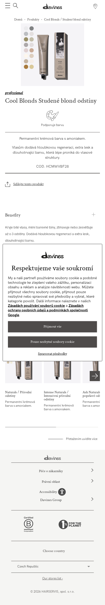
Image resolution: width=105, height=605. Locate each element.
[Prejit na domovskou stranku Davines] (52, 6)
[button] (7, 6)
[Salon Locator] (95, 6)
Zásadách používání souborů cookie (36, 306)
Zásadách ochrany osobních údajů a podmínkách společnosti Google (48, 310)
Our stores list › (52, 578)
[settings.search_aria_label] (15, 6)
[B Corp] (28, 524)
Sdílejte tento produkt (28, 184)
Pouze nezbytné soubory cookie (52, 342)
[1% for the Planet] (70, 524)
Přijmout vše (52, 326)
